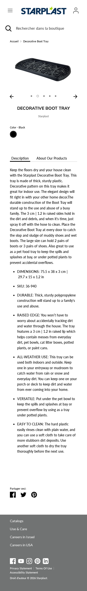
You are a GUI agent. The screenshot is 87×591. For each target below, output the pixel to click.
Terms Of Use (44, 568)
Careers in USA (21, 545)
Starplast (43, 116)
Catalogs (16, 521)
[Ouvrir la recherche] (8, 28)
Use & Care (18, 529)
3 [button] (44, 96)
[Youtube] (21, 560)
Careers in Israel (22, 537)
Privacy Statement (21, 568)
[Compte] (76, 8)
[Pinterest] (37, 560)
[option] (43, 69)
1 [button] (31, 96)
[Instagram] (29, 560)
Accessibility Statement (24, 572)
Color (17, 127)
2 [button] (37, 96)
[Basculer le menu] (10, 10)
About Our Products (51, 158)
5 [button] (55, 96)
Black (13, 134)
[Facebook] (13, 560)
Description (20, 158)
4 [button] (50, 96)
